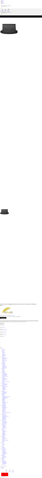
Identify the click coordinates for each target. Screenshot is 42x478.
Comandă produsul (3, 317)
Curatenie (3, 387)
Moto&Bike (3, 399)
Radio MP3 (3, 433)
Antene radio (3, 430)
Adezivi (3, 394)
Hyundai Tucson (5, 334)
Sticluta (3, 445)
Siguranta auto (4, 355)
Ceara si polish (4, 415)
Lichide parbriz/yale (4, 379)
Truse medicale (4, 457)
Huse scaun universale (5, 376)
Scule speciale (4, 452)
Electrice (3, 450)
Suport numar (4, 362)
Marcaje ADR (3, 354)
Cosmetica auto (2, 414)
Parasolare (3, 380)
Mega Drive (3, 447)
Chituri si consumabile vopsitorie (6, 396)
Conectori (3, 409)
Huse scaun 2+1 (4, 373)
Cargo (3, 350)
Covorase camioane (4, 421)
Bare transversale (4, 462)
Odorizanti (2, 442)
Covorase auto (5, 17)
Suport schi (3, 464)
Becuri (3, 349)
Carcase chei (3, 364)
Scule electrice (4, 389)
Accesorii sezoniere (3, 377)
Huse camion (4, 352)
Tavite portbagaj (9, 17)
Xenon (3, 441)
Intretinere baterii (4, 431)
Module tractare (4, 393)
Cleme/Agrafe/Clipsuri (5, 407)
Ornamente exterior (4, 360)
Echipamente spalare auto (5, 416)
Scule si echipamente (3, 448)
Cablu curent (3, 378)
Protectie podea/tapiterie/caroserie (6, 412)
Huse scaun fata (4, 375)
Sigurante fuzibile (4, 413)
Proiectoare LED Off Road (5, 440)
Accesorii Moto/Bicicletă (3, 368)
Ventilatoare (3, 435)
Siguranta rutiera (3, 455)
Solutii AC (3, 401)
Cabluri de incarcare (4, 383)
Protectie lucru (4, 411)
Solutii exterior (4, 419)
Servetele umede (4, 418)
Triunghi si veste (4, 456)
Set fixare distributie (4, 453)
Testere (3, 382)
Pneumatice (3, 388)
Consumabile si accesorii (5, 386)
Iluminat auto (2, 436)
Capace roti (3, 425)
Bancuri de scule (4, 449)
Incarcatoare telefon (4, 384)
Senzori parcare (4, 434)
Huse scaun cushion (4, 374)
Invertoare (3, 432)
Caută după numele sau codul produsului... (6, 5)
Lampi (3, 353)
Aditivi (3, 395)
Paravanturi (3, 361)
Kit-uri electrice (4, 392)
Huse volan (3, 365)
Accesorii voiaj (4, 461)
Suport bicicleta (4, 463)
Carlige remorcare (3, 391)
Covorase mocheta (4, 422)
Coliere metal (4, 408)
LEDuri (3, 439)
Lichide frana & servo (4, 397)
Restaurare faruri (4, 417)
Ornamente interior (4, 366)
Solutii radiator (4, 404)
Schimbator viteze (4, 367)
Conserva (3, 444)
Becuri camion (4, 438)
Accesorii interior (3, 363)
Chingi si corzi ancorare (5, 358)
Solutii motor (4, 403)
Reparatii (3, 400)
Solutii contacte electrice (5, 402)
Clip (2, 443)
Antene (3, 429)
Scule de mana (4, 451)
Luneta (3, 459)
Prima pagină (1, 17)
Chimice (3, 370)
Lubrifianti (3, 398)
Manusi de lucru (4, 410)
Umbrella (4, 327)
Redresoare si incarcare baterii (6, 381)
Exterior (3, 351)
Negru (3, 336)
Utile (3, 356)
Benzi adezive (4, 406)
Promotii (2, 446)
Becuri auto (3, 437)
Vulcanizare (3, 454)
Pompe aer (3, 427)
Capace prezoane (4, 424)
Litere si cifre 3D (4, 359)
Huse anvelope (4, 426)
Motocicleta (3, 371)
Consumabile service (3, 405)
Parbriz (3, 460)
